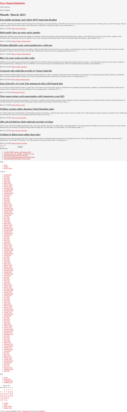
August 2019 (7, 315)
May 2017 (7, 354)
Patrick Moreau (16, 79)
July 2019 (6, 317)
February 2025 (8, 205)
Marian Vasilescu (17, 41)
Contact (6, 167)
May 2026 (7, 180)
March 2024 (7, 223)
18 (10, 393)
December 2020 (8, 289)
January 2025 (8, 206)
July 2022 (6, 257)
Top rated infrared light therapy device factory (17, 158)
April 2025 (7, 201)
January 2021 (8, 287)
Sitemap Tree (7, 408)
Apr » (6, 400)
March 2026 (7, 183)
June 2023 (7, 238)
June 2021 (7, 279)
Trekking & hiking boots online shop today (20, 134)
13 (1, 393)
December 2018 (8, 329)
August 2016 (7, 362)
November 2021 (8, 270)
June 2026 (7, 178)
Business (23, 28)
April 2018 (7, 341)
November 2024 (8, 210)
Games (23, 105)
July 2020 (6, 297)
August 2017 (7, 351)
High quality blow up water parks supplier (20, 32)
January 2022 (8, 267)
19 (12, 393)
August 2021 (7, 275)
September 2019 (8, 314)
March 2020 (7, 304)
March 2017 (7, 356)
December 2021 (8, 268)
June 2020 (7, 299)
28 (3, 398)
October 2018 (8, 332)
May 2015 (7, 366)
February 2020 (8, 305)
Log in (6, 377)
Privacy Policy (8, 168)
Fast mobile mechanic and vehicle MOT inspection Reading (28, 20)
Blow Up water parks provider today (17, 58)
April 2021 (7, 282)
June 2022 (7, 258)
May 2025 (7, 200)
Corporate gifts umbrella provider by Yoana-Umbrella (26, 71)
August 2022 (7, 255)
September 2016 (8, 361)
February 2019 (8, 326)
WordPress (42, 411)
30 (6, 398)
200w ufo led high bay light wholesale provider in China (26, 122)
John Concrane (16, 28)
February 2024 (8, 225)
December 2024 (8, 208)
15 (4, 393)
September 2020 (8, 294)
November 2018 (8, 331)
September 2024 (8, 213)
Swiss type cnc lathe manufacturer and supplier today (19, 157)
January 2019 (8, 327)
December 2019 (8, 309)
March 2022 (7, 263)
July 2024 (6, 216)
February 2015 (8, 367)
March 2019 (7, 324)
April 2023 (7, 242)
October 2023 (8, 232)
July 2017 (6, 352)
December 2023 (8, 228)
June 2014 (7, 371)
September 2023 (8, 233)
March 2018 (7, 342)
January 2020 (8, 307)
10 (8, 391)
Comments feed (8, 381)
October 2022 (8, 252)
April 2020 (7, 302)
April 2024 (7, 221)
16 (6, 393)
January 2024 (8, 227)
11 (10, 391)
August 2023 (7, 235)
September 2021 (8, 274)
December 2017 (8, 344)
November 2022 (8, 250)
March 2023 (7, 243)
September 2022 (8, 253)
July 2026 (6, 176)
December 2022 (8, 248)
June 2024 (7, 218)
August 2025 (7, 195)
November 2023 (8, 230)
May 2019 (7, 320)
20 (1, 396)
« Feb (1, 400)
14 (3, 393)
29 (4, 398)
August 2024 (7, 215)
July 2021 (6, 277)
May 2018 (7, 339)
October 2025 (8, 191)
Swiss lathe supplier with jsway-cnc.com (16, 155)
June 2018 (7, 337)
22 (4, 396)
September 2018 (8, 334)
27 (1, 398)
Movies (22, 92)
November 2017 (8, 346)
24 (8, 396)
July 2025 (6, 196)
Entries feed (7, 379)
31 (8, 398)
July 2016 (6, 364)
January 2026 (8, 186)
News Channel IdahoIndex (12, 3)
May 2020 (7, 300)
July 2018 (6, 336)
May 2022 (7, 260)
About (5, 165)
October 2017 (8, 347)
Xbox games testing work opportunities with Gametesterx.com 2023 (32, 96)
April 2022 (7, 262)
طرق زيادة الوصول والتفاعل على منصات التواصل (19, 153)
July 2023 (6, 237)
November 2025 (8, 190)
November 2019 (8, 310)
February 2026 (8, 185)
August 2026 (7, 175)
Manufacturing (26, 41)
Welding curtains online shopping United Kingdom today (27, 109)
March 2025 (7, 203)
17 (5, 145)
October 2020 (8, 292)
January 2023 (8, 247)
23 (6, 396)
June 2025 (7, 198)
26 (12, 396)
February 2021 (8, 285)
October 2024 (8, 211)
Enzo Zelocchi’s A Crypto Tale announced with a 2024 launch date (31, 83)
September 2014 (8, 369)
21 (3, 396)
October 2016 (8, 359)
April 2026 (7, 181)
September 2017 (8, 349)
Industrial (23, 118)
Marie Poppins (16, 92)
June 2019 (7, 319)
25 (10, 396)
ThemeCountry (26, 411)
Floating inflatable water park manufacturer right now (26, 45)
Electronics (24, 130)
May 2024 (7, 220)
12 (12, 391)
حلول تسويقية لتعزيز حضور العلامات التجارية (17, 152)
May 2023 (7, 240)
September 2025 (8, 193)
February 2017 (8, 357)
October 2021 (8, 272)
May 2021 (7, 280)
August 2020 (7, 295)
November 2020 (8, 290)
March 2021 (7, 284)
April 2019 (7, 322)
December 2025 (8, 188)
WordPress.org (8, 382)
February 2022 (8, 265)
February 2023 (8, 245)
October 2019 (8, 312)
